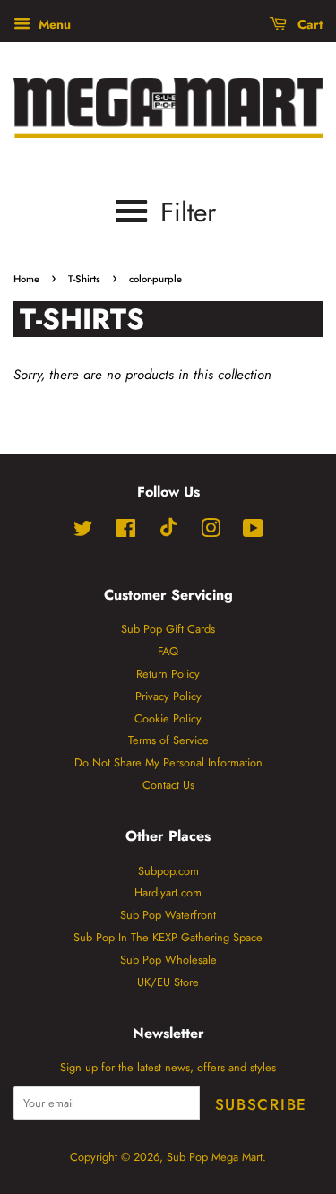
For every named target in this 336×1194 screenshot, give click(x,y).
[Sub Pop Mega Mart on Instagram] (210, 532)
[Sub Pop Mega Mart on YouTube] (253, 532)
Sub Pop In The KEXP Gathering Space (168, 937)
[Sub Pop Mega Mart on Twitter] (83, 532)
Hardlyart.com (168, 892)
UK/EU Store (168, 982)
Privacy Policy (168, 696)
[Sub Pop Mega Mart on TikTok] (168, 532)
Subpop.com (168, 870)
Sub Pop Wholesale (168, 959)
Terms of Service (168, 739)
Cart (308, 24)
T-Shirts (84, 279)
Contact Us (168, 784)
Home (26, 279)
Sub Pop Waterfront (168, 914)
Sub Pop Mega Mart (215, 1156)
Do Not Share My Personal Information (168, 762)
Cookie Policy (168, 718)
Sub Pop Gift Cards (168, 628)
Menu (53, 24)
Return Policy (168, 673)
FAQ (168, 651)
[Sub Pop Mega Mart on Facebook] (126, 532)
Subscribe (261, 1104)
